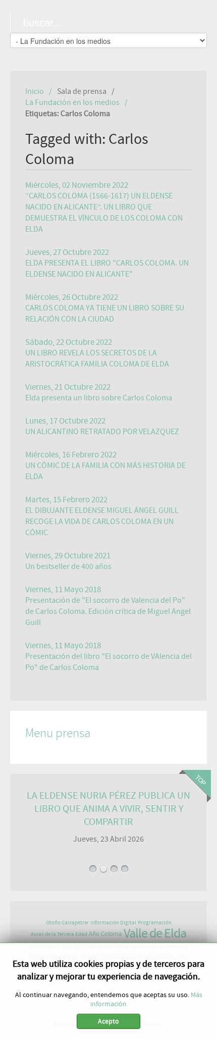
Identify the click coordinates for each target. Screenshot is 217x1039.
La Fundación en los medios (72, 102)
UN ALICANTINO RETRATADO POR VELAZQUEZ (102, 431)
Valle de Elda (155, 933)
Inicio (34, 91)
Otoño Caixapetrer (67, 922)
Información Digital (113, 922)
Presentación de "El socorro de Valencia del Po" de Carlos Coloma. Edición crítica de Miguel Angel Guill (108, 611)
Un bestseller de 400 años (68, 566)
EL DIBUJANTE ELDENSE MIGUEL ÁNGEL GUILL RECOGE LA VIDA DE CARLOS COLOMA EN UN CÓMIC (102, 521)
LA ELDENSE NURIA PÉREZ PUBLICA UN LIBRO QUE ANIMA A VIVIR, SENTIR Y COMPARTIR (108, 808)
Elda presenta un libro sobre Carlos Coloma (98, 397)
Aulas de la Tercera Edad (59, 934)
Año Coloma (105, 934)
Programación (155, 922)
